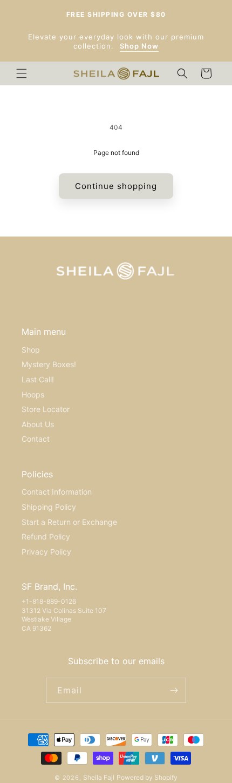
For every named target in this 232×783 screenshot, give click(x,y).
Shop (31, 349)
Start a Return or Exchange (69, 521)
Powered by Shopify (147, 777)
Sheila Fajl (98, 777)
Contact (36, 438)
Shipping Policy (49, 506)
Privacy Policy (46, 551)
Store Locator (46, 409)
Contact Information (57, 491)
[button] (21, 73)
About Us (38, 424)
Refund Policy (46, 536)
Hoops (33, 394)
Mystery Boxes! (49, 364)
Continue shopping (116, 186)
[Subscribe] (174, 690)
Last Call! (38, 379)
